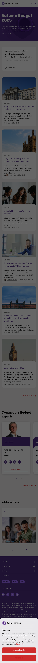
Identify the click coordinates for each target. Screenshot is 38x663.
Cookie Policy (20, 644)
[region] (19, 640)
